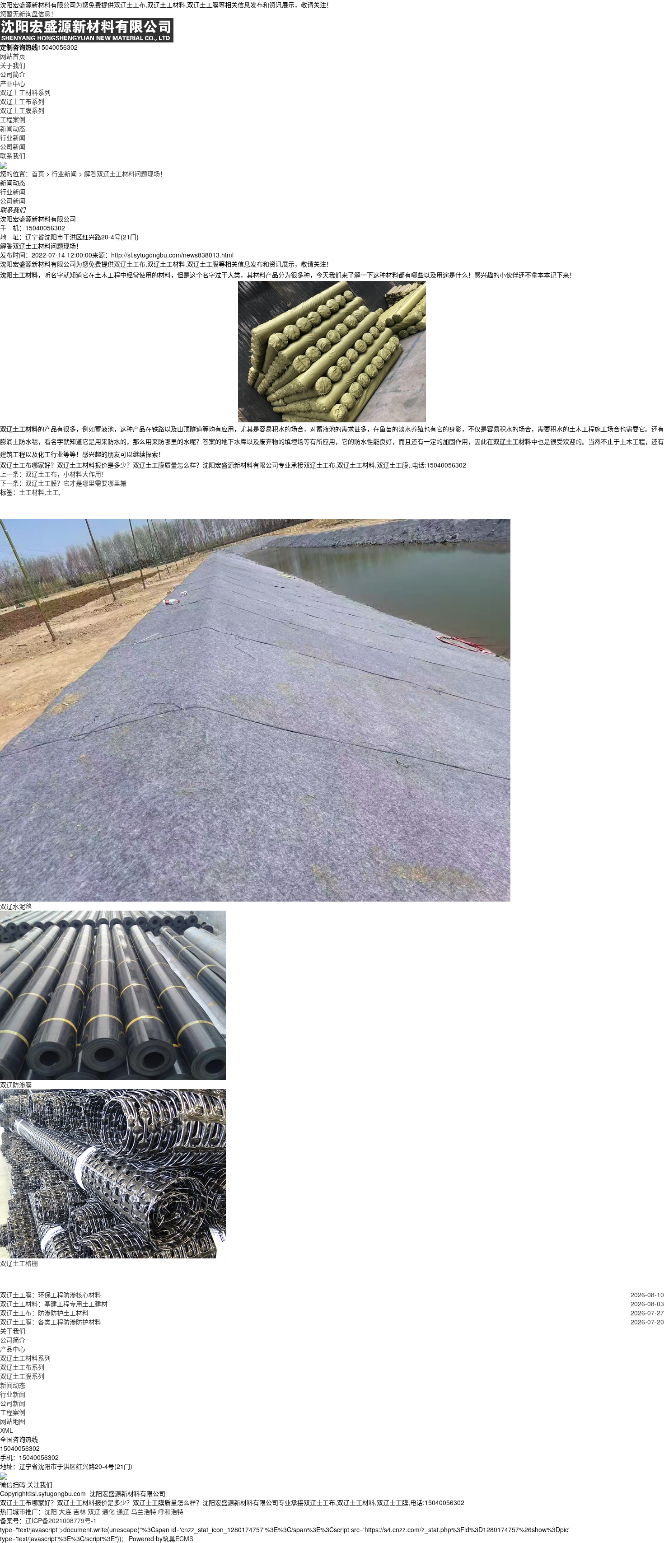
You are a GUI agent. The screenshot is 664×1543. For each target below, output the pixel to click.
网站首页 (12, 56)
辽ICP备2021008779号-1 (61, 1520)
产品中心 (12, 83)
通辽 (123, 1511)
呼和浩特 (170, 1511)
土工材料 (31, 491)
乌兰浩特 (143, 1511)
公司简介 (12, 74)
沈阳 (50, 1511)
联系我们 (12, 155)
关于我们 (12, 65)
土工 (52, 491)
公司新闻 (12, 146)
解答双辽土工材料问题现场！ (125, 173)
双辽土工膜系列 (22, 110)
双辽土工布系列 (22, 101)
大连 (65, 1511)
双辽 (94, 1511)
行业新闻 (12, 137)
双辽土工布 (129, 4)
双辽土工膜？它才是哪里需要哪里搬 (75, 482)
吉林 (79, 1511)
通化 (108, 1511)
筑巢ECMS (178, 1538)
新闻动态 (12, 128)
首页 (38, 173)
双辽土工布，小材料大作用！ (66, 473)
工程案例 (12, 119)
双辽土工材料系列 (25, 92)
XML (6, 1430)
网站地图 (12, 1421)
